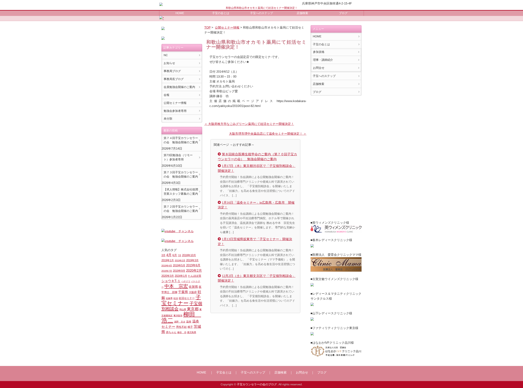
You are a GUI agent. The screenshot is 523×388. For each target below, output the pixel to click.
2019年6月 (193, 265)
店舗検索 (302, 13)
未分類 (168, 118)
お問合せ (318, 67)
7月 (179, 255)
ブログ (343, 13)
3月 (163, 255)
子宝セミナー (181, 300)
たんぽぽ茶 (194, 276)
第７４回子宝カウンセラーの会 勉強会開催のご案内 (181, 140)
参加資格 (318, 51)
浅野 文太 (179, 321)
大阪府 (193, 292)
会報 (166, 95)
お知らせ (169, 63)
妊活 (175, 298)
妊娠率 (169, 298)
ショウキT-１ (171, 281)
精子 (190, 327)
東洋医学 (177, 315)
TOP (207, 27)
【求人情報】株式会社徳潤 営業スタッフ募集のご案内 (181, 191)
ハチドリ (185, 281)
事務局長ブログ (174, 79)
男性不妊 (181, 327)
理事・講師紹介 (323, 59)
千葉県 (183, 292)
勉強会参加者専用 (175, 110)
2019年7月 (166, 271)
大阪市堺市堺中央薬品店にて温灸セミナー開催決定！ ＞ (267, 133)
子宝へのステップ (261, 13)
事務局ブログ (172, 71)
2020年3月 (167, 276)
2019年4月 (166, 265)
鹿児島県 (191, 332)
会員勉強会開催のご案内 (179, 87)
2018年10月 (189, 255)
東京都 (193, 309)
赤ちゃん (171, 332)
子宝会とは (223, 372)
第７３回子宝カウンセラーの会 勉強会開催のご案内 (181, 174)
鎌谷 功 (181, 332)
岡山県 (182, 309)
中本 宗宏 (176, 286)
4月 (169, 255)
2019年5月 (179, 265)
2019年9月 (179, 270)
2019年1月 (167, 260)
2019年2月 (180, 260)
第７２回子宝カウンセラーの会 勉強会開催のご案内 (181, 208)
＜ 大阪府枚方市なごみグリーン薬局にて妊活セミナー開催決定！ (249, 124)
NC (166, 55)
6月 (174, 255)
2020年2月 (194, 270)
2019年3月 (192, 260)
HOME (179, 13)
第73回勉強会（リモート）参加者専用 (178, 157)
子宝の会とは (220, 13)
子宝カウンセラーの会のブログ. (257, 384)
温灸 (188, 321)
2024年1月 (181, 276)
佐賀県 (193, 286)
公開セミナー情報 (227, 27)
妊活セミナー (187, 298)
